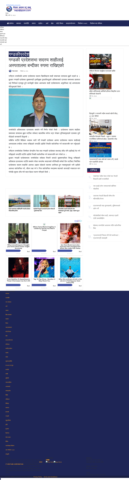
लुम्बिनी (7, 378)
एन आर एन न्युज (9, 365)
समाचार (18, 23)
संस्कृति (7, 454)
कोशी (7, 374)
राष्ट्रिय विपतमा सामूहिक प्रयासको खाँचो (102, 71)
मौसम (1, 31)
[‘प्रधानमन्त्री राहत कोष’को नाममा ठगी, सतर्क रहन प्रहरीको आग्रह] (100, 157)
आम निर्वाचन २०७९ (10, 450)
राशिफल (2, 29)
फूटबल (7, 428)
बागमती (7, 412)
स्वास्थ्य (7, 407)
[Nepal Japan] (19, 8)
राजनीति (26, 23)
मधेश (7, 357)
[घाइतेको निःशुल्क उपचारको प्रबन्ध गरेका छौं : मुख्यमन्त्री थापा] (44, 206)
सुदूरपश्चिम (8, 420)
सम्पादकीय (8, 390)
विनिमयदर (2, 36)
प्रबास (7, 319)
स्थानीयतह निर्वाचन (10, 445)
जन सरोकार (8, 302)
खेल (52, 23)
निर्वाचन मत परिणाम (96, 23)
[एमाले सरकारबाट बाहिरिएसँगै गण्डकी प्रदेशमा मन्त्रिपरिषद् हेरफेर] (19, 206)
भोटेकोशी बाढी (3, 42)
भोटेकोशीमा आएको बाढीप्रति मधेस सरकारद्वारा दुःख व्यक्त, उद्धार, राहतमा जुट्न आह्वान (69, 210)
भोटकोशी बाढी (3, 40)
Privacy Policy (37, 477)
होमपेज (11, 23)
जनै (1, 44)
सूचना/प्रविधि (9, 361)
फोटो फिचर (59, 23)
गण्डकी (14, 54)
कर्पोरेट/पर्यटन (9, 348)
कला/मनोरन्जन (70, 23)
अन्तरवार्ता (8, 386)
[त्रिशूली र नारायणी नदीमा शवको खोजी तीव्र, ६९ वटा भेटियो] (100, 98)
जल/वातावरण (9, 327)
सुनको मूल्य (2, 34)
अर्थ (47, 23)
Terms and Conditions (50, 477)
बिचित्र (7, 403)
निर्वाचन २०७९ (82, 23)
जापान (34, 23)
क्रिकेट (7, 433)
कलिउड (7, 344)
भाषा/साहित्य (8, 382)
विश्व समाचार (9, 314)
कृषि (6, 424)
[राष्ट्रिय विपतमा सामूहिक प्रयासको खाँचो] (100, 68)
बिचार (7, 323)
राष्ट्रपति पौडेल (3, 38)
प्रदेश (40, 23)
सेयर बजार (8, 437)
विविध (7, 441)
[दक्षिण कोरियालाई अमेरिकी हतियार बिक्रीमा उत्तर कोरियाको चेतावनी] (100, 89)
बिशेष (7, 395)
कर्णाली (7, 369)
